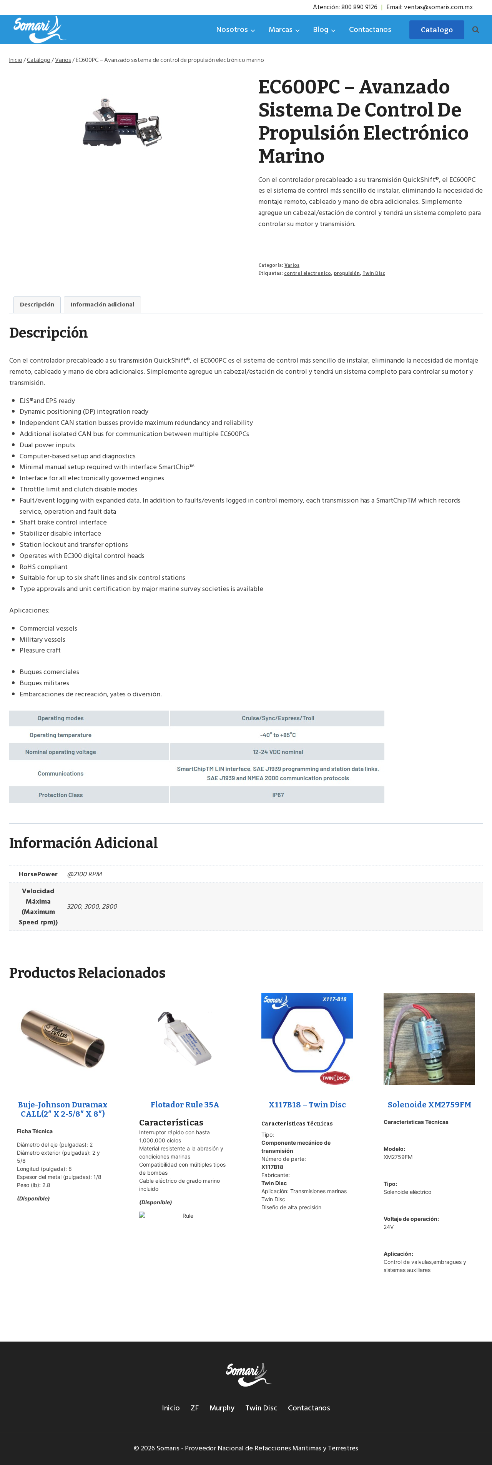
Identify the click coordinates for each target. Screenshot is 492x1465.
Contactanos (370, 29)
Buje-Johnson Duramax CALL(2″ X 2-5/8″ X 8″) (63, 1109)
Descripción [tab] (37, 305)
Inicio (171, 1408)
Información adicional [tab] (103, 305)
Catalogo (437, 29)
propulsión (347, 273)
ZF (195, 1408)
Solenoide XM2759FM (429, 1104)
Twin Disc (373, 273)
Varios (291, 265)
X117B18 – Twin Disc (307, 1104)
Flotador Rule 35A (185, 1104)
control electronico (307, 273)
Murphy (221, 1408)
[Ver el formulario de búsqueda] (475, 29)
